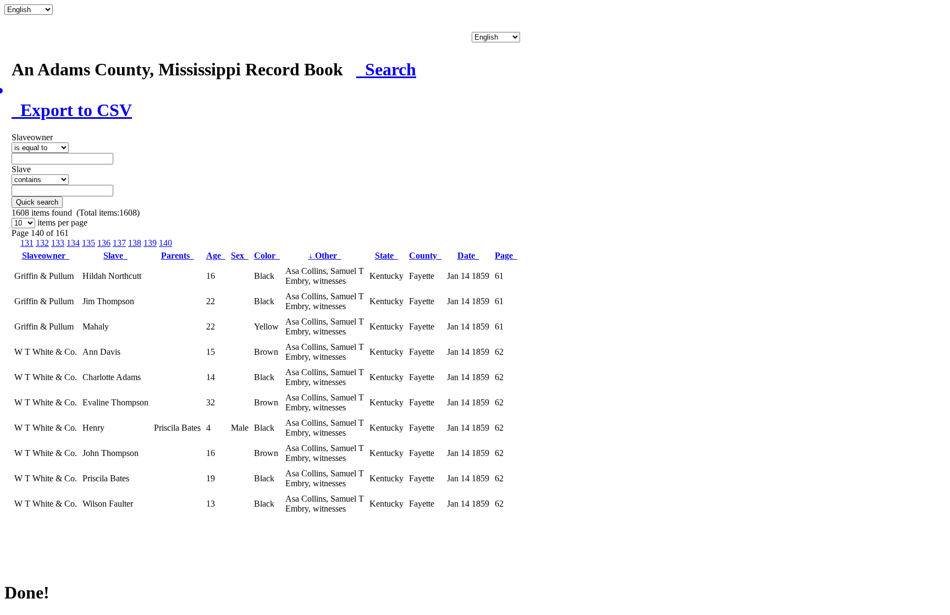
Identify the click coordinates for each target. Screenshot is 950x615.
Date (468, 255)
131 (27, 243)
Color (267, 255)
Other (324, 255)
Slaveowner (46, 255)
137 (119, 243)
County (425, 255)
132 (42, 243)
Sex (239, 255)
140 (165, 243)
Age (215, 255)
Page (506, 255)
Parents (177, 255)
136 (104, 243)
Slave (115, 255)
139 (150, 243)
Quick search (37, 202)
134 (73, 243)
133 (57, 243)
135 (88, 243)
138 (134, 243)
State (386, 255)
